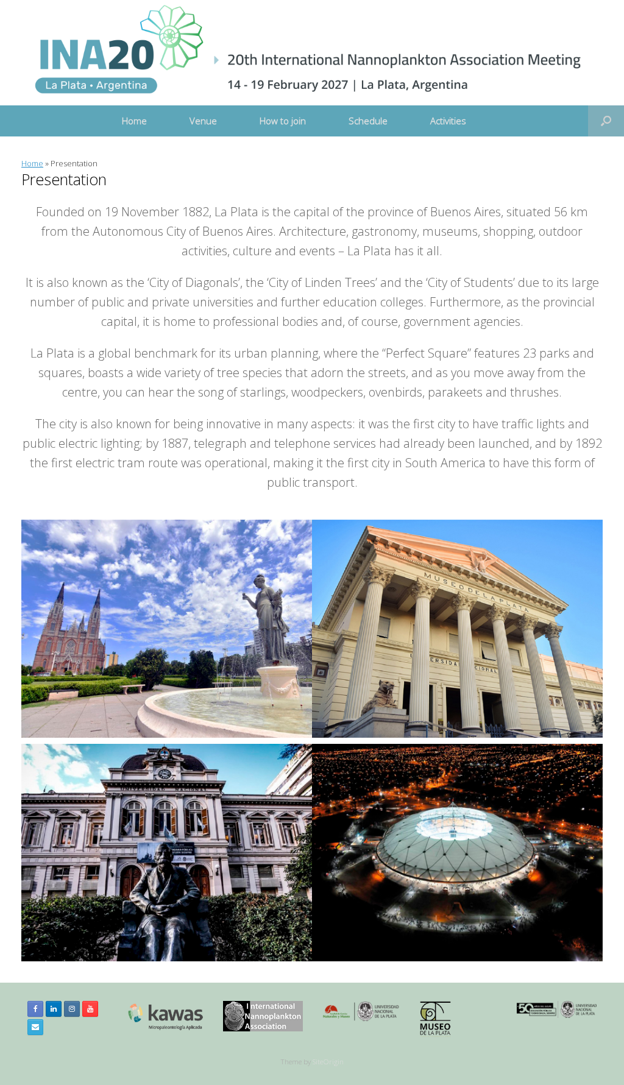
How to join (283, 121)
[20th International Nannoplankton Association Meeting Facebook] (35, 1009)
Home (134, 121)
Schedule (368, 121)
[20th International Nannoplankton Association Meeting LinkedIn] (54, 1009)
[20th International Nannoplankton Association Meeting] (304, 52)
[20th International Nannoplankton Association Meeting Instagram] (72, 1009)
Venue (203, 121)
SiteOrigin (328, 1061)
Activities (448, 121)
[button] (606, 120)
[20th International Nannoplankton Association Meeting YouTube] (90, 1009)
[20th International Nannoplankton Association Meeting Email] (35, 1027)
